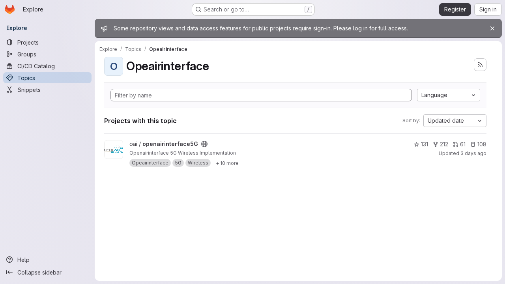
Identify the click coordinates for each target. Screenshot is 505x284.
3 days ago (473, 153)
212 (444, 144)
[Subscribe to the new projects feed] (480, 64)
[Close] (492, 28)
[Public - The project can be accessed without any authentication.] (204, 144)
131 (424, 144)
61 (463, 144)
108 (481, 144)
